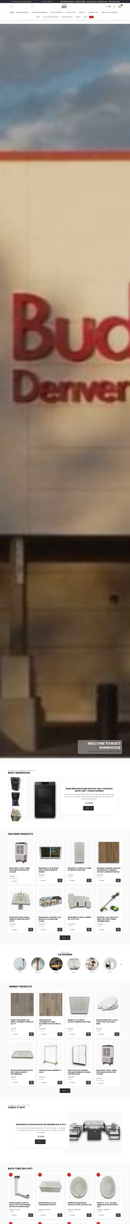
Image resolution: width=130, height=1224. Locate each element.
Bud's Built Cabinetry (67, 1)
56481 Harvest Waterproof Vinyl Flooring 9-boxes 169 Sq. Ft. (50, 1023)
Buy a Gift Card (92, 1)
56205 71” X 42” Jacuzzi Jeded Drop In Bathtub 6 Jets (107, 1205)
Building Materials (22, 12)
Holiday (78, 17)
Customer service (114, 1)
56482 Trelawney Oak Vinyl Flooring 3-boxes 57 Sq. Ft (22, 1022)
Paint (38, 17)
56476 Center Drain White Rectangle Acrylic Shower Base (22, 1072)
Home (12, 12)
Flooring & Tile (93, 12)
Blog (85, 17)
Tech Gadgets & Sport (51, 17)
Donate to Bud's (80, 1)
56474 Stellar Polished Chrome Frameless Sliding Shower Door (79, 1072)
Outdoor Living (67, 17)
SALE (91, 17)
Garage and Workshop (39, 12)
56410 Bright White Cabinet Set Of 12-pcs (79, 918)
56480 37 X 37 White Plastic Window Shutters (79, 1021)
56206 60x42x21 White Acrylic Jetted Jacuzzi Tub (79, 1204)
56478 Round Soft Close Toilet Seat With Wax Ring (106, 1022)
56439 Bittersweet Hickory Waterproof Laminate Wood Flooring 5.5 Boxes (109, 870)
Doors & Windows (56, 12)
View (87, 808)
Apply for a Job (102, 1)
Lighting (82, 12)
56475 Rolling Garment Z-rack (50, 1071)
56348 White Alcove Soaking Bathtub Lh (47, 1204)
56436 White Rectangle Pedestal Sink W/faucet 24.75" (19, 919)
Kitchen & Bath (71, 12)
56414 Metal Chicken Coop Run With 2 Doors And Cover (50, 919)
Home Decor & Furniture (109, 12)
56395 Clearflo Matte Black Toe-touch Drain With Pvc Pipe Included (19, 1205)
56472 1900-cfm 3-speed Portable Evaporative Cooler (19, 870)
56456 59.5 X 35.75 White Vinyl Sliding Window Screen (49, 870)
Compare (14, 881)
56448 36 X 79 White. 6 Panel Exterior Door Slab (79, 869)
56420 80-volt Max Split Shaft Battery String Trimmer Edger (107, 919)
